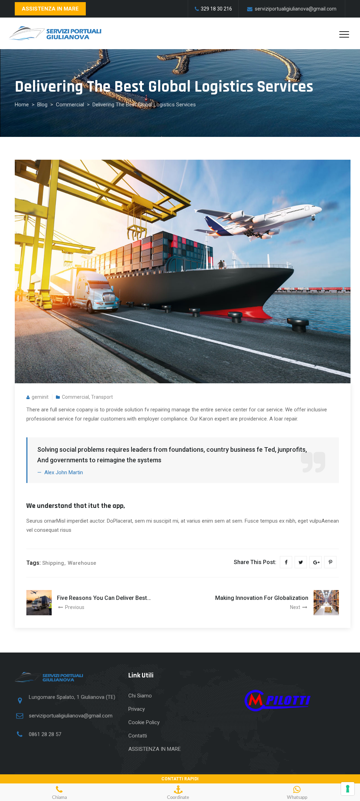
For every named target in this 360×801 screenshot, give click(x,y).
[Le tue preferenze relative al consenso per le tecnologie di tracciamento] (347, 788)
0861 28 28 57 (45, 734)
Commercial (75, 397)
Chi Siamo (140, 696)
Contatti (137, 736)
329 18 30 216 (216, 9)
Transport (102, 397)
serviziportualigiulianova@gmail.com (70, 716)
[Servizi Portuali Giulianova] (55, 33)
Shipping (53, 563)
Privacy (136, 709)
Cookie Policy (144, 722)
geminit (40, 397)
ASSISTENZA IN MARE (50, 9)
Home (22, 104)
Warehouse (82, 563)
